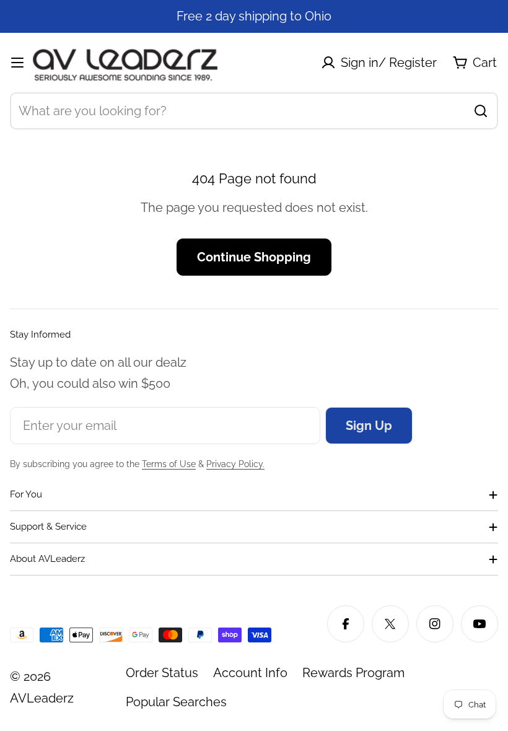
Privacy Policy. (235, 464)
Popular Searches (176, 701)
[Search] (480, 110)
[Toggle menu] (17, 62)
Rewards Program (353, 672)
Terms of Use (169, 464)
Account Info (250, 672)
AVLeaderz (42, 698)
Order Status (162, 672)
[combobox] (254, 110)
